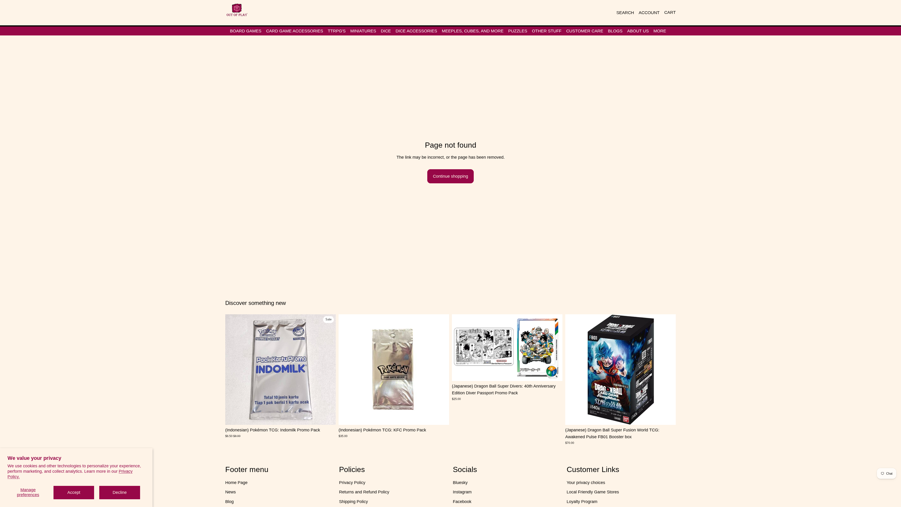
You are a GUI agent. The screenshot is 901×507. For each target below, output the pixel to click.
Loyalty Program (582, 501)
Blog (229, 501)
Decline (120, 492)
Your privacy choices (586, 482)
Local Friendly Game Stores (593, 492)
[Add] (328, 417)
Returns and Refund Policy (364, 492)
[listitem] (659, 31)
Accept (73, 492)
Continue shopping (450, 176)
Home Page (236, 482)
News (230, 492)
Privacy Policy (352, 482)
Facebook (462, 501)
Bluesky (460, 482)
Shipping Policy (353, 501)
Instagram (462, 492)
